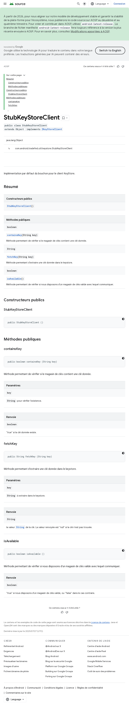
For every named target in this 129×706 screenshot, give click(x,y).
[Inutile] (123, 66)
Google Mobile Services (99, 661)
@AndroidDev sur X (55, 651)
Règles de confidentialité (90, 688)
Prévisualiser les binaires (15, 661)
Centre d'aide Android (98, 646)
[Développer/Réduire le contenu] (24, 75)
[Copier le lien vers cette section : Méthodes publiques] (44, 339)
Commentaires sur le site (18, 693)
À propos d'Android (14, 688)
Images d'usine (11, 666)
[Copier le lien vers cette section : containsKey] (25, 349)
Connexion (119, 3)
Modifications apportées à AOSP (90, 31)
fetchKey (12, 256)
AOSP (6, 66)
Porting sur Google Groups (58, 676)
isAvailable (14, 278)
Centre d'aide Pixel (96, 651)
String (20, 527)
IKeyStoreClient (52, 129)
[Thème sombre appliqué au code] (123, 319)
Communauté (34, 688)
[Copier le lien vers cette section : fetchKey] (20, 444)
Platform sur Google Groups (59, 666)
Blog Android (52, 656)
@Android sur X (53, 646)
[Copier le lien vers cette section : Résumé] (21, 187)
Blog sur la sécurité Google (58, 661)
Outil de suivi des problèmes (101, 671)
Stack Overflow (95, 666)
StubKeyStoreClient (19, 205)
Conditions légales (53, 688)
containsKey (14, 235)
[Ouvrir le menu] (5, 4)
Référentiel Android (13, 646)
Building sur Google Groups (59, 671)
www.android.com (96, 656)
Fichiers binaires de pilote (16, 671)
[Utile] (118, 66)
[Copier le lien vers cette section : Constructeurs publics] (47, 300)
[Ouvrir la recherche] (78, 4)
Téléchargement (12, 656)
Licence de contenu (100, 622)
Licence (70, 688)
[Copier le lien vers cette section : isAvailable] (22, 541)
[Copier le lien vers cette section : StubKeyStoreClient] (35, 310)
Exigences (9, 651)
